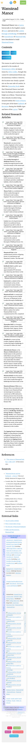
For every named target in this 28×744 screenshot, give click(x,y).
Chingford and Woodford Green (14, 581)
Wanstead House (7, 42)
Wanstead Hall (20, 37)
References (5, 53)
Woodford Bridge (16, 561)
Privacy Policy (14, 736)
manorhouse (8, 37)
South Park (16, 603)
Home (9, 728)
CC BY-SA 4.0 (19, 713)
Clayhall (15, 542)
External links (6, 57)
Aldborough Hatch (11, 548)
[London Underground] (13, 613)
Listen (23, 2)
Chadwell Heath (18, 540)
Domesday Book (13, 86)
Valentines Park (10, 605)
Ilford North (13, 583)
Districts (3, 553)
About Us (8, 732)
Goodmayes (15, 550)
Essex (5, 31)
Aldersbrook (9, 540)
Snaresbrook (9, 557)
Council (8, 698)
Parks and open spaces (3, 601)
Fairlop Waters (10, 598)
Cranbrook (19, 548)
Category (21, 707)
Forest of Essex (21, 101)
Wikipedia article (21, 712)
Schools (8, 703)
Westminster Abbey (9, 69)
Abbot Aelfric (12, 72)
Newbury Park (18, 553)
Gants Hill (16, 544)
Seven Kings (17, 555)
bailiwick (21, 104)
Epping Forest (10, 569)
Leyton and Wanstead (12, 585)
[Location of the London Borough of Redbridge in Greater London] (25, 631)
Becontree (5, 106)
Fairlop (20, 542)
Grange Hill (9, 640)
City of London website (12, 520)
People (13, 700)
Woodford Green (10, 563)
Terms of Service (18, 732)
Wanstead (16, 557)
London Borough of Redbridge (14, 536)
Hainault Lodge (18, 596)
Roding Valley (9, 663)
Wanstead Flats (19, 605)
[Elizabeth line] (14, 619)
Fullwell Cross (10, 544)
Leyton (15, 109)
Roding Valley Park (14, 600)
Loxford (12, 553)
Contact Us (17, 728)
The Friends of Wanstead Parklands (15, 526)
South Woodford (10, 678)
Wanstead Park (10, 607)
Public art (18, 700)
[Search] (14, 2)
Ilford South (20, 583)
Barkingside (9, 542)
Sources (13, 53)
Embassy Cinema (10, 690)
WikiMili (5, 2)
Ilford (13, 546)
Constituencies (3, 583)
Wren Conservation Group (12, 523)
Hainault (8, 546)
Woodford (8, 559)
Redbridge (8, 555)
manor (21, 25)
